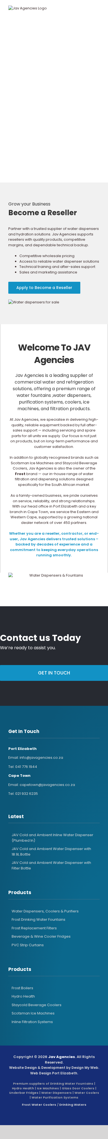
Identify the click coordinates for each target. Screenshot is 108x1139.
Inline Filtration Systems (32, 1021)
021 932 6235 (26, 793)
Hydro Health (23, 996)
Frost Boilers (22, 988)
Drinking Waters (72, 1104)
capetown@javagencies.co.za (47, 784)
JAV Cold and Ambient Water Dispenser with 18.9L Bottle (51, 851)
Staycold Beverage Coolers (36, 1005)
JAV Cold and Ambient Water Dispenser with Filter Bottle (51, 865)
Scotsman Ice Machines (33, 1013)
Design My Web (84, 1067)
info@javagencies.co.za (41, 757)
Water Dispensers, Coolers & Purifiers (45, 911)
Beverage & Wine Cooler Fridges (41, 936)
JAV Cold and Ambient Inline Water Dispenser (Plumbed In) (52, 837)
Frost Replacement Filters (34, 928)
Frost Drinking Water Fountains (38, 919)
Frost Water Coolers (39, 1104)
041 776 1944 (26, 766)
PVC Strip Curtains (28, 945)
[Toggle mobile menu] (92, 8)
